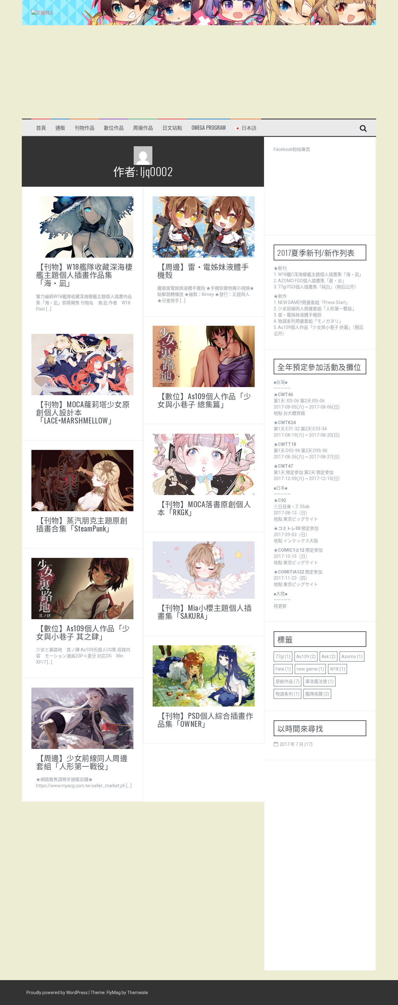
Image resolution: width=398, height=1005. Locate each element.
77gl (282, 656)
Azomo (352, 656)
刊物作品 (85, 127)
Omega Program (209, 127)
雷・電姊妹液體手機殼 (300, 314)
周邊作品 (143, 127)
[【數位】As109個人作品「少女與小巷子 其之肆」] (82, 588)
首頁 (41, 127)
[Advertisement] (199, 71)
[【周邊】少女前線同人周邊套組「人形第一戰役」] (82, 717)
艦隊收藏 (317, 693)
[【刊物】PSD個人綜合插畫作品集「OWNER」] (204, 675)
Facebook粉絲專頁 (292, 149)
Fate (283, 668)
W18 (337, 668)
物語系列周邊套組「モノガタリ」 (310, 321)
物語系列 (287, 693)
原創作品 (287, 681)
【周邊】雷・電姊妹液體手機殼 (203, 270)
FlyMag (114, 992)
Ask (329, 656)
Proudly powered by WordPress (57, 992)
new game (310, 668)
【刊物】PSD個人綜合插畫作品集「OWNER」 (205, 719)
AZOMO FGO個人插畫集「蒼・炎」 (312, 280)
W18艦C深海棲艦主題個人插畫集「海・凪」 (320, 274)
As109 (306, 656)
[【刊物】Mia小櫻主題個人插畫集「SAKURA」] (204, 569)
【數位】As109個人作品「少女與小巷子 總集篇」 (204, 399)
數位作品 (114, 127)
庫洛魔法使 (319, 681)
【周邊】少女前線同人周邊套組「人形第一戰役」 (81, 761)
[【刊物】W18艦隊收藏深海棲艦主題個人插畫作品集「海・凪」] (82, 226)
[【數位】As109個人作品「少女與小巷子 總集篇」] (204, 355)
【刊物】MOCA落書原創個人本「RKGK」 (204, 507)
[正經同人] (42, 12)
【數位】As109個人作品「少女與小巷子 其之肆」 (83, 632)
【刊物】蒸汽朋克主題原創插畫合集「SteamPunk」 (81, 524)
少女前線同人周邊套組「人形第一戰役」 (317, 308)
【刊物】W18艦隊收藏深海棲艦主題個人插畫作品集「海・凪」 (84, 274)
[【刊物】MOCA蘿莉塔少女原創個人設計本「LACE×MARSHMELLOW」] (82, 364)
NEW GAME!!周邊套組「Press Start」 (314, 302)
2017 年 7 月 (291, 744)
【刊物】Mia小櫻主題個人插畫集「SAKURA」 (204, 611)
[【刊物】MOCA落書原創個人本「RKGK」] (204, 463)
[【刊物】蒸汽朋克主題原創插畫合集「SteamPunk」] (82, 480)
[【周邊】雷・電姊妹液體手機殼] (204, 226)
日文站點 (172, 127)
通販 (60, 127)
